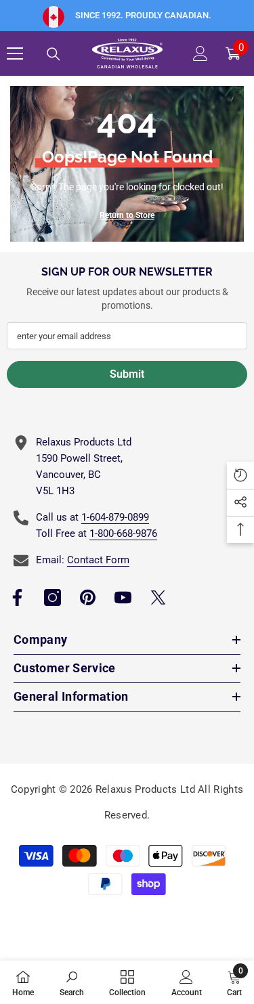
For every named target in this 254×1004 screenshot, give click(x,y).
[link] (71, 982)
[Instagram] (52, 597)
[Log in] (200, 53)
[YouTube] (122, 597)
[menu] (15, 53)
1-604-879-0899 (115, 517)
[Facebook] (17, 597)
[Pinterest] (87, 597)
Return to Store (127, 215)
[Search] (53, 54)
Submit (127, 374)
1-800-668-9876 (123, 533)
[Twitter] (158, 597)
